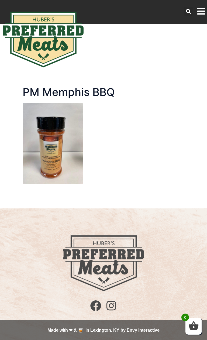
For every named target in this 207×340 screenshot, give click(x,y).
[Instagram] (111, 305)
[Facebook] (96, 305)
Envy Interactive (143, 330)
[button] (188, 11)
